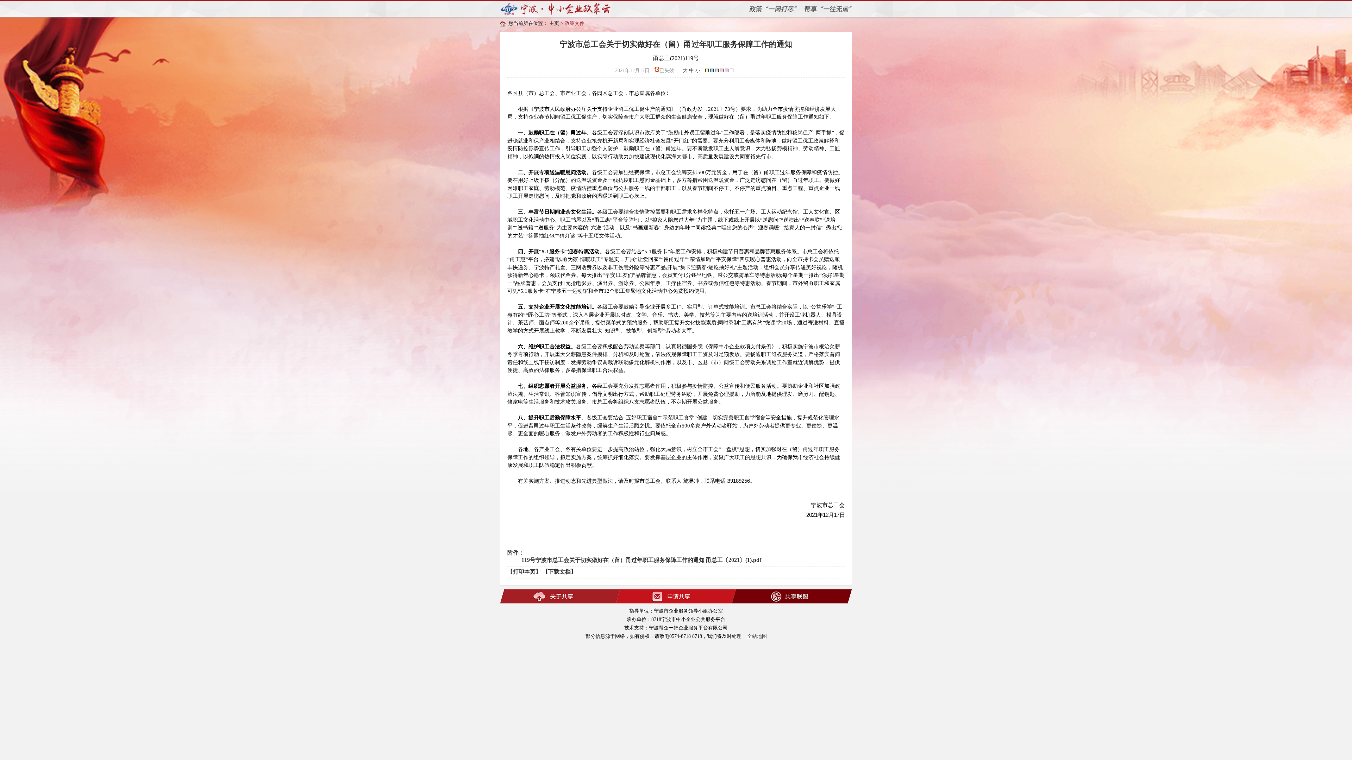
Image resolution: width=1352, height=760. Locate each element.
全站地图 (757, 636)
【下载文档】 (559, 572)
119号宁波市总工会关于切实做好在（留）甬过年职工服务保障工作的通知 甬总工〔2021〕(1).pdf (641, 560)
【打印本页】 (524, 572)
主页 (554, 23)
